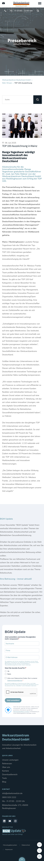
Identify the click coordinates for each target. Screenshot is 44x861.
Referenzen (7, 763)
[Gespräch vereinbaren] (39, 856)
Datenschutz (26, 845)
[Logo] (21, 4)
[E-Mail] (3, 3)
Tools (4, 778)
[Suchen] (37, 99)
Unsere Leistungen (10, 760)
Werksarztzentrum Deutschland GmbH (16, 80)
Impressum (9, 849)
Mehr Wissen (7, 83)
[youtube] (10, 821)
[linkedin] (4, 821)
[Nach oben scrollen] (22, 859)
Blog (4, 781)
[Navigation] (40, 3)
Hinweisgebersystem (10, 845)
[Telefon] (39, 850)
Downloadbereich (9, 774)
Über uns (6, 767)
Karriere (5, 771)
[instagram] (15, 821)
